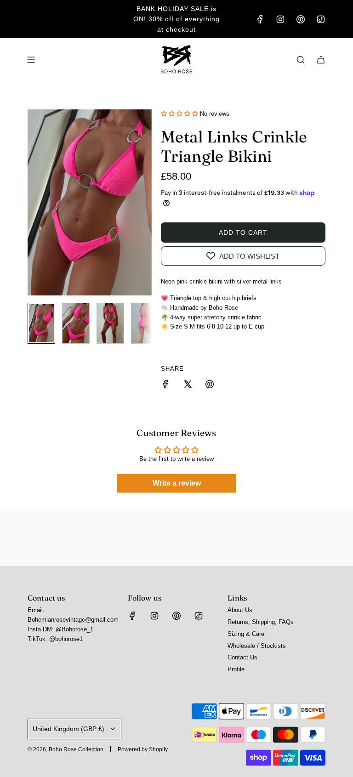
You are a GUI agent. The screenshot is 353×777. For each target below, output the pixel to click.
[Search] (300, 60)
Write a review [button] (177, 483)
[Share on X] (187, 385)
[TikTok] (321, 19)
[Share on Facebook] (165, 385)
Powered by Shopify (143, 749)
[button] (35, 202)
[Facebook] (260, 19)
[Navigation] (31, 60)
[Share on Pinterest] (209, 385)
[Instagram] (280, 19)
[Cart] (321, 60)
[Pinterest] (300, 19)
